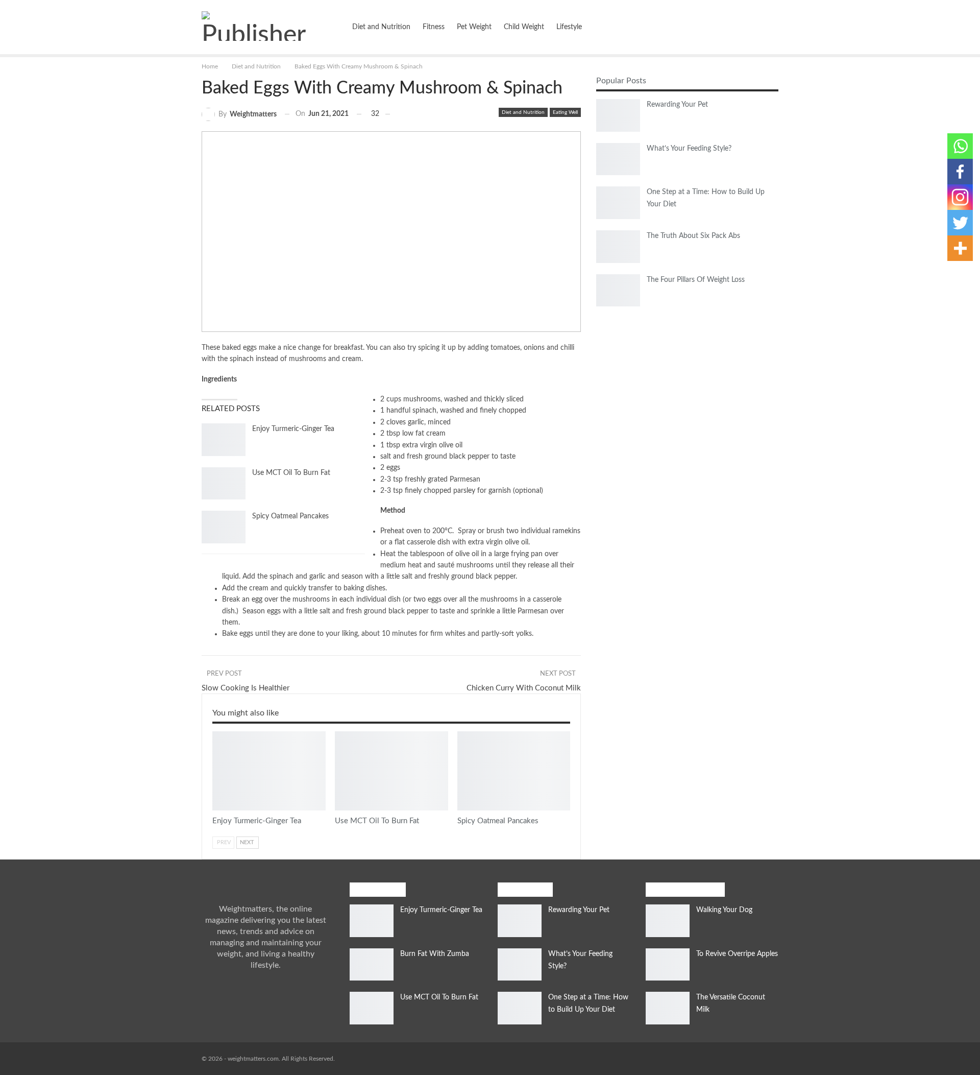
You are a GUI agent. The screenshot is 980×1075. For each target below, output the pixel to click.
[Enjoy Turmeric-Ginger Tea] (224, 439)
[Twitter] (960, 222)
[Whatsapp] (960, 146)
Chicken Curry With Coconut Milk (524, 688)
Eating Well (565, 112)
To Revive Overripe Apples (737, 954)
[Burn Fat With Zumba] (372, 964)
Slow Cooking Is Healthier (245, 688)
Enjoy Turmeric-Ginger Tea (293, 429)
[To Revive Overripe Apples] (668, 964)
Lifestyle (569, 27)
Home (330, 27)
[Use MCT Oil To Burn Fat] (224, 483)
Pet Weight (474, 27)
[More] (960, 248)
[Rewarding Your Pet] (618, 115)
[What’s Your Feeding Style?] (618, 159)
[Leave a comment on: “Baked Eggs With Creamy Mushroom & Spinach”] (391, 114)
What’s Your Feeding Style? (689, 148)
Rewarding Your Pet (677, 104)
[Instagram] (960, 197)
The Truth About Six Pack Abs (693, 236)
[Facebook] (960, 171)
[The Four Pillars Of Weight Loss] (618, 290)
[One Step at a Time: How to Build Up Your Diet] (618, 202)
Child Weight (524, 27)
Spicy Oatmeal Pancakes (290, 516)
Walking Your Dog (724, 910)
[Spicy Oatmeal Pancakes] (224, 527)
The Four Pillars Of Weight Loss (696, 279)
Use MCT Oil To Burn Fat (291, 472)
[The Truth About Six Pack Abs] (618, 246)
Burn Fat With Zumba (434, 954)
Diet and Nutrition (381, 27)
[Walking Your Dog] (668, 920)
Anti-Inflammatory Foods (215, 732)
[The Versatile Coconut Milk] (668, 1008)
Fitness (434, 27)
